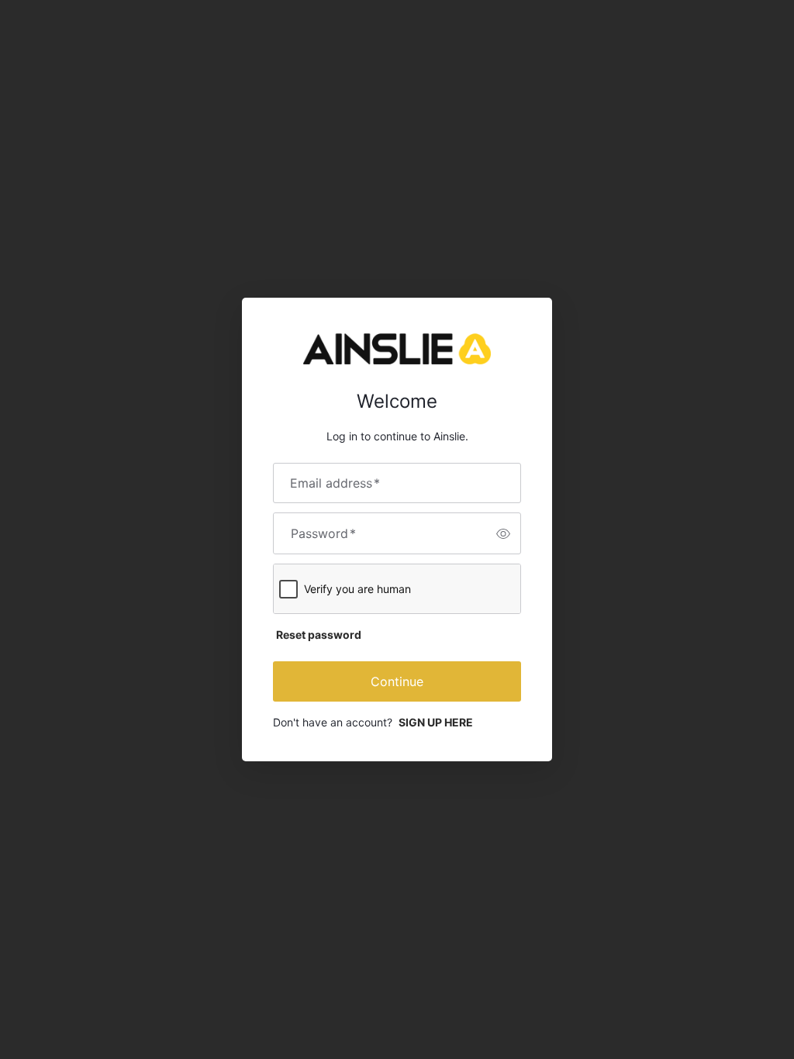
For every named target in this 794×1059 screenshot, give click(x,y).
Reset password (318, 634)
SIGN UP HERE (436, 722)
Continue (397, 681)
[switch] (503, 533)
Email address (335, 483)
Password (323, 533)
